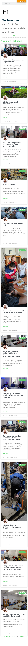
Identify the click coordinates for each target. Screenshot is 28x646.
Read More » (6, 77)
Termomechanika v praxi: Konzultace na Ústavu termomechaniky (12, 144)
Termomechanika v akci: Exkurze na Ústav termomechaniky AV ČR (12, 438)
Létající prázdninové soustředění (10, 103)
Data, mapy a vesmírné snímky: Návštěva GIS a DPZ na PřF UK (13, 395)
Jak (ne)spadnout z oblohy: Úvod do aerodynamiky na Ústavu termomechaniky (13, 567)
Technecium (10, 20)
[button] (14, 35)
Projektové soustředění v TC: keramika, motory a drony (13, 312)
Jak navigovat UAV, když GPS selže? (13, 224)
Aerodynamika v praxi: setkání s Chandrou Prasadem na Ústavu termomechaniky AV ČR (11, 354)
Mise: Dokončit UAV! (10, 185)
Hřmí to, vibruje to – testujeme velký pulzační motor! (12, 527)
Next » (22, 636)
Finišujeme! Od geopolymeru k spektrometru (13, 61)
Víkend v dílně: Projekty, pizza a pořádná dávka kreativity (14, 615)
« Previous (7, 636)
